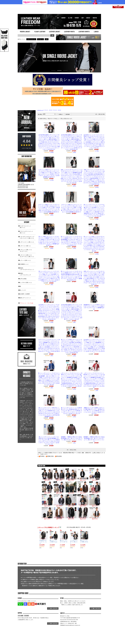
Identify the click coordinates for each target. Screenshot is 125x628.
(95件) (96, 287)
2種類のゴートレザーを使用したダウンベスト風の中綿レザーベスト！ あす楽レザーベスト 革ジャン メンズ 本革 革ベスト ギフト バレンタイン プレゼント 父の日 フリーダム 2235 (94, 410)
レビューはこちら (26, 148)
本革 (47, 39)
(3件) (97, 390)
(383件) (97, 187)
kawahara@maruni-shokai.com (73, 625)
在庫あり (61, 114)
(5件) (52, 284)
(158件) (97, 254)
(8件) (52, 387)
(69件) (51, 248)
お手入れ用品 (23, 278)
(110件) (52, 180)
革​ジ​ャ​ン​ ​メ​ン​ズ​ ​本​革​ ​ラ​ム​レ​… (53, 542)
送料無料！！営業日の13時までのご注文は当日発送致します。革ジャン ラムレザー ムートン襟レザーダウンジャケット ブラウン (71, 438)
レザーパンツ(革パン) (25, 245)
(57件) (74, 248)
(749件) (52, 152)
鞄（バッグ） (23, 290)
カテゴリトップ (40, 110)
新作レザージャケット (25, 297)
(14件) (51, 322)
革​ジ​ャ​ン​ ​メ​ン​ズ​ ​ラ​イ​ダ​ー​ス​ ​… (64, 542)
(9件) (52, 355)
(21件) (74, 389)
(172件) (97, 151)
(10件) (74, 152)
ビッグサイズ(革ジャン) (26, 282)
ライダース (40, 39)
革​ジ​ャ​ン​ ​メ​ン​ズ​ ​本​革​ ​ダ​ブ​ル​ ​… (84, 542)
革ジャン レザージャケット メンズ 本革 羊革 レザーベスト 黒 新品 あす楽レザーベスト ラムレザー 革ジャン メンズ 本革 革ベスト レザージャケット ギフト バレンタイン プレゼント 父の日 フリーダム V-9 (71, 410)
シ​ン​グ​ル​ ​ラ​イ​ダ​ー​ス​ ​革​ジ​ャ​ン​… (74, 542)
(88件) (74, 186)
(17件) (96, 219)
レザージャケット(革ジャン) (27, 242)
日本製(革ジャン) (24, 264)
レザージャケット (31, 39)
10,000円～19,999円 (25, 294)
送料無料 (68, 114)
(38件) (51, 215)
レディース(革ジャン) (25, 260)
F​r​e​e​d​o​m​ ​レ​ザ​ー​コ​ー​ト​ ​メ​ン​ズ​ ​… (43, 542)
